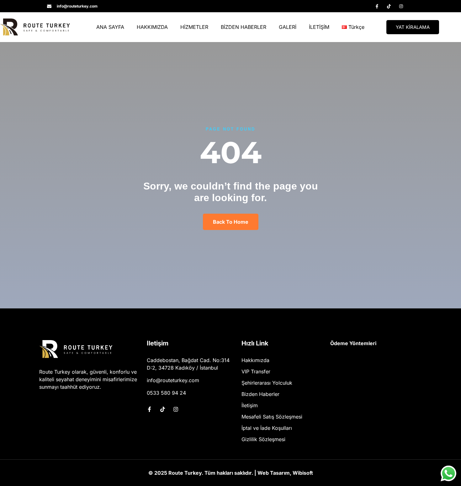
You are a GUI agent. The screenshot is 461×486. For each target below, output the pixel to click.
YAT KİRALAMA (413, 27)
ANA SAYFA (110, 27)
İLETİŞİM (319, 27)
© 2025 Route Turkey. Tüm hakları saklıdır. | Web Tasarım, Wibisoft (230, 473)
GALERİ (287, 27)
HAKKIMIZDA (152, 27)
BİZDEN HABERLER (243, 27)
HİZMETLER (194, 27)
